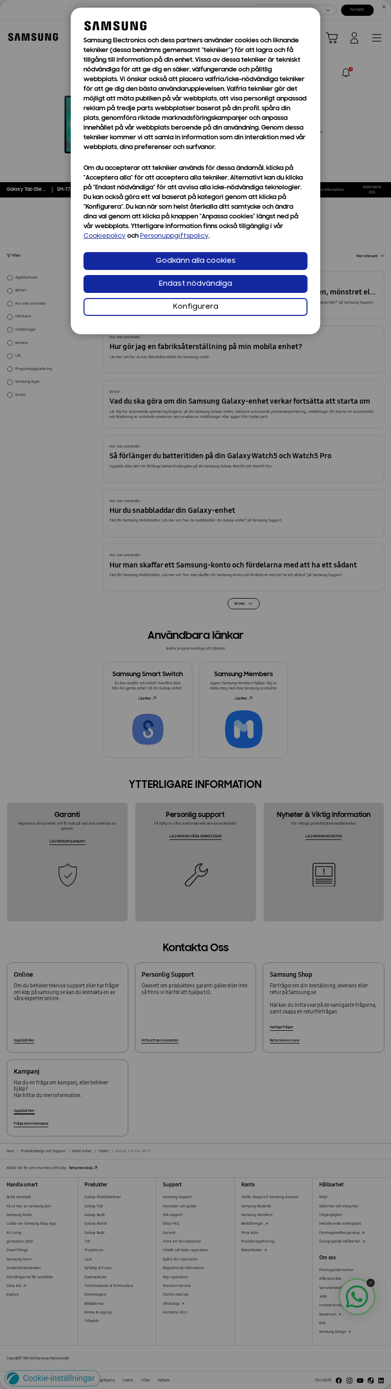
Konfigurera (195, 307)
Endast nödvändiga (195, 284)
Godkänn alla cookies (196, 261)
